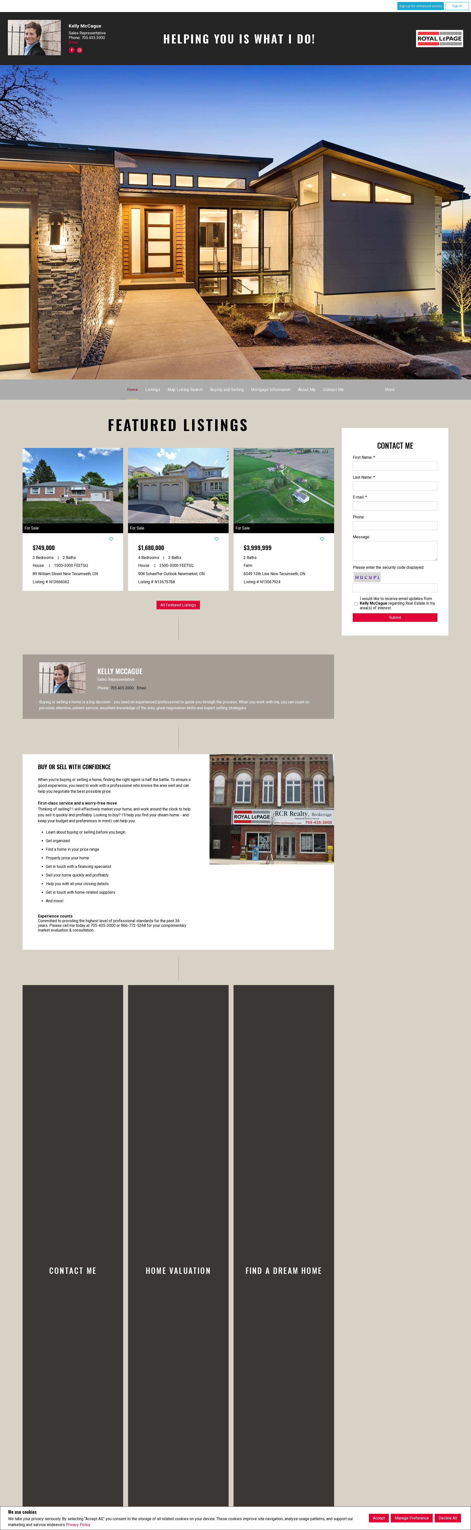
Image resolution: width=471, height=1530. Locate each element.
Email (73, 42)
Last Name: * (364, 477)
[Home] (439, 38)
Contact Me (333, 389)
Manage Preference (412, 1518)
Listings (152, 389)
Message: (361, 537)
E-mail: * (360, 497)
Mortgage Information (271, 389)
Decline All (448, 1518)
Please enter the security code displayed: (388, 567)
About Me (307, 389)
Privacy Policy (78, 1524)
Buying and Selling (227, 389)
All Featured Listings (178, 605)
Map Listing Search (185, 389)
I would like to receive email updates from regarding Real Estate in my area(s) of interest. (397, 603)
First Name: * (364, 457)
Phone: (359, 517)
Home (132, 389)
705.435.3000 (122, 688)
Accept (379, 1518)
